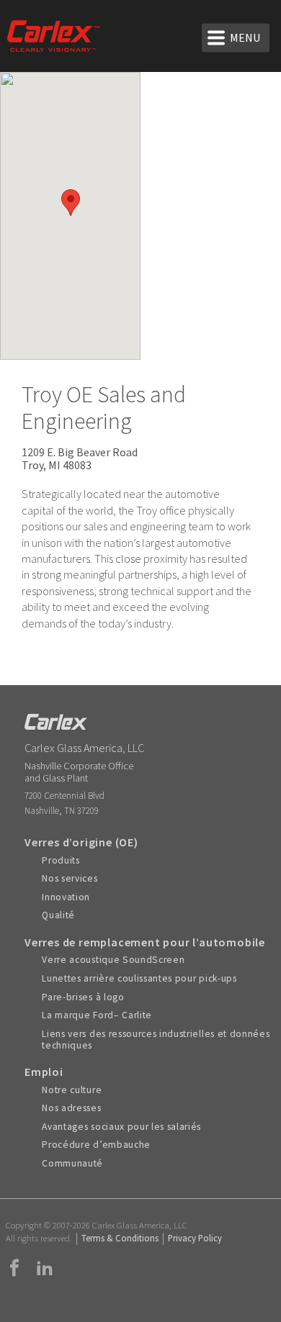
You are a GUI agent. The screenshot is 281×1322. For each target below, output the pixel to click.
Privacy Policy (195, 1238)
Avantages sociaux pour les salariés (121, 1127)
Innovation (66, 897)
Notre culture (72, 1090)
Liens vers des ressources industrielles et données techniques (155, 1039)
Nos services (69, 878)
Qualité (58, 915)
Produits (60, 860)
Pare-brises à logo (83, 997)
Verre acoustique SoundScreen (113, 960)
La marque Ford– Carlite (97, 1015)
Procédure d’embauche (96, 1145)
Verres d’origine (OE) (81, 842)
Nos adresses (71, 1108)
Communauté (72, 1163)
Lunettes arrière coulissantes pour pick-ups (139, 978)
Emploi (43, 1071)
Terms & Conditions (120, 1238)
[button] (70, 203)
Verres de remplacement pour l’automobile (144, 942)
